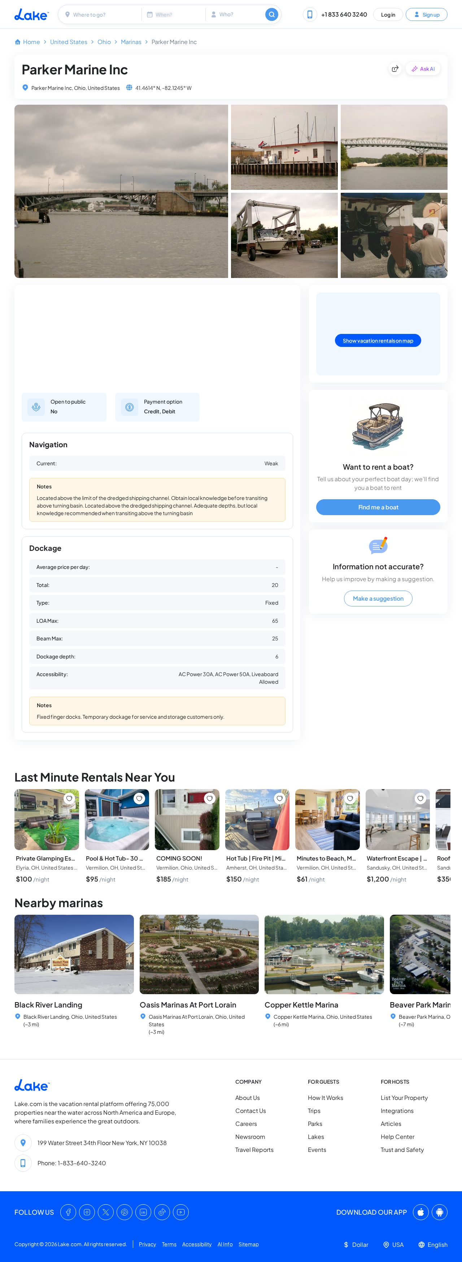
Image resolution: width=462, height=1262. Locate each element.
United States (68, 41)
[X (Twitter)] (106, 1212)
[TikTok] (162, 1212)
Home (31, 41)
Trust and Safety (402, 1149)
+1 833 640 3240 (344, 14)
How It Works (325, 1097)
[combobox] (101, 14)
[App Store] (421, 1212)
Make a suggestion (378, 598)
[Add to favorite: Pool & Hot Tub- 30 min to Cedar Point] (139, 798)
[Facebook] (68, 1212)
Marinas (131, 41)
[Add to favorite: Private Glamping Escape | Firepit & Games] (69, 798)
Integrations (397, 1110)
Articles (391, 1123)
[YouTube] (181, 1212)
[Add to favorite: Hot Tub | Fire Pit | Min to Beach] (280, 798)
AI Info (225, 1244)
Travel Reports (254, 1149)
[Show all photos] (121, 191)
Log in (388, 14)
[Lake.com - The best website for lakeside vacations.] (31, 14)
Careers (246, 1123)
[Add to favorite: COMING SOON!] (209, 798)
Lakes (316, 1136)
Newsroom (250, 1136)
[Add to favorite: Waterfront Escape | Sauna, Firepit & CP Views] (420, 798)
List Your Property (404, 1097)
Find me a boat (378, 507)
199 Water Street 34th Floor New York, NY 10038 (102, 1142)
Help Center (397, 1136)
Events (317, 1149)
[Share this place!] (395, 68)
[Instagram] (87, 1212)
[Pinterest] (124, 1212)
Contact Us (250, 1110)
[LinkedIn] (143, 1212)
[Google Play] (440, 1212)
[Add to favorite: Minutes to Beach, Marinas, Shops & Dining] (350, 798)
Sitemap (249, 1244)
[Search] (271, 14)
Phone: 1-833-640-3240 (72, 1163)
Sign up (431, 14)
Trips (314, 1110)
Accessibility (197, 1244)
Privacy (147, 1244)
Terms (169, 1244)
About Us (247, 1097)
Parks (315, 1123)
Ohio (104, 41)
